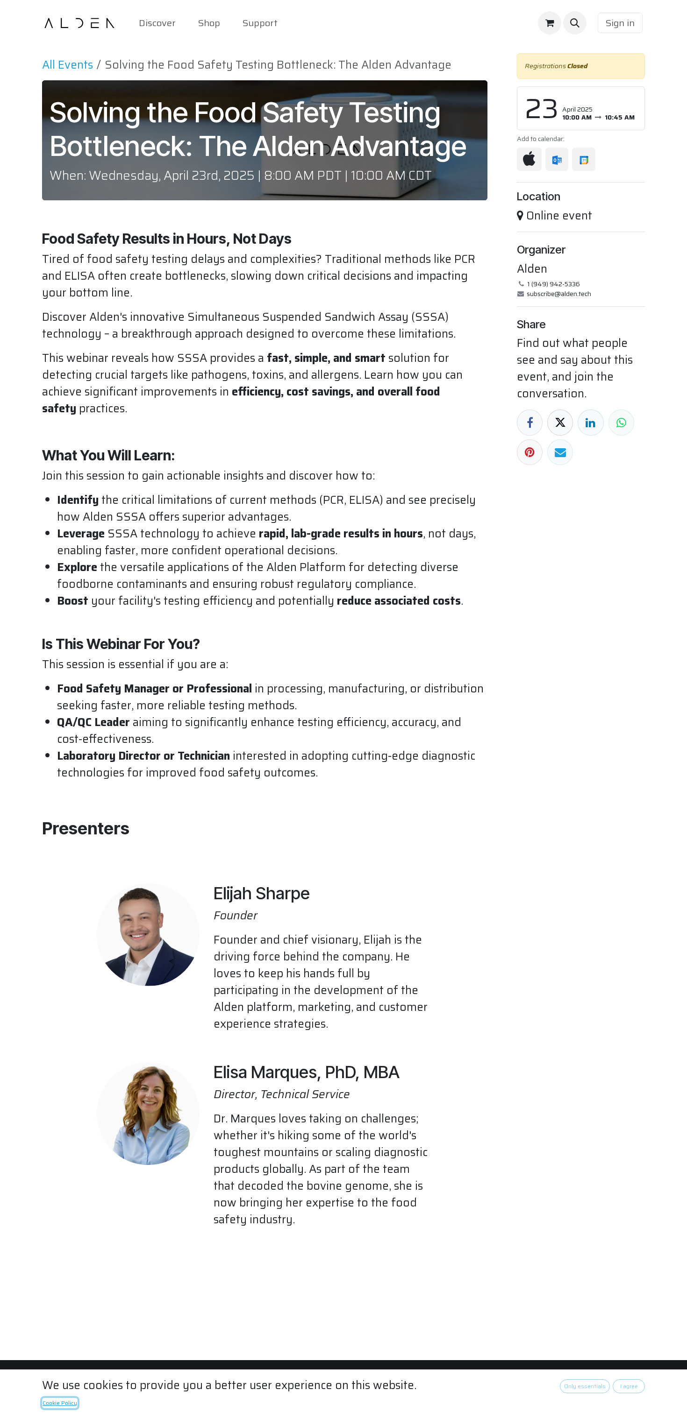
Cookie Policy (60, 1402)
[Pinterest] (530, 452)
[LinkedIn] (590, 422)
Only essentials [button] (585, 1386)
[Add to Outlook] (556, 159)
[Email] (560, 452)
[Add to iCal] (529, 159)
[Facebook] (530, 422)
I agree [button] (629, 1386)
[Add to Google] (583, 159)
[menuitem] (157, 23)
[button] (575, 23)
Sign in (620, 22)
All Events (67, 65)
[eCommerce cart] (549, 23)
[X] (560, 422)
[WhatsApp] (621, 422)
